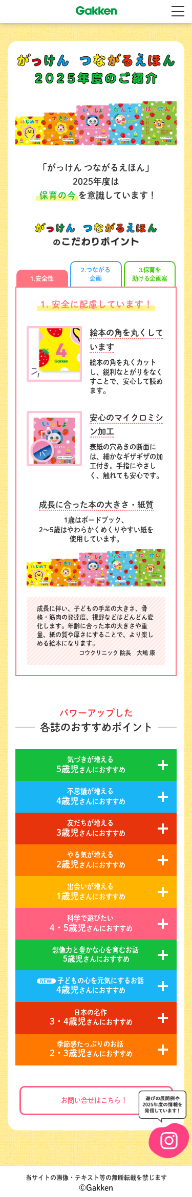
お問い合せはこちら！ (94, 1100)
